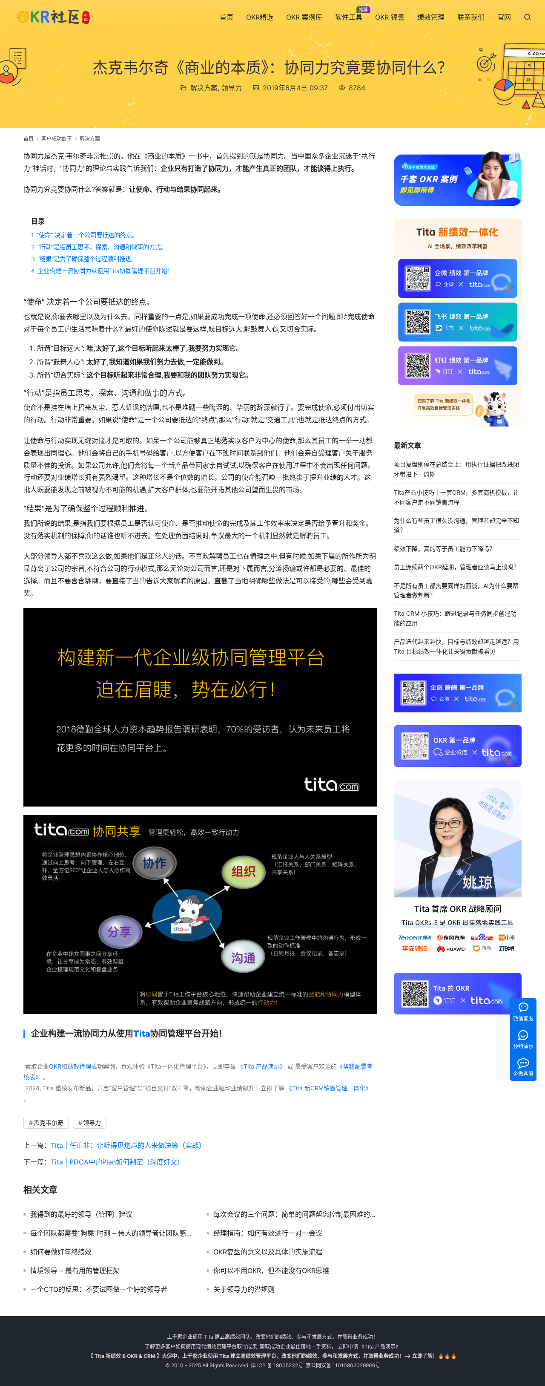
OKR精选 (259, 17)
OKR (55, 1066)
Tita (141, 1034)
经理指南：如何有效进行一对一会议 (267, 1233)
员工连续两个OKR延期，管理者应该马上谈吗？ (456, 567)
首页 (226, 17)
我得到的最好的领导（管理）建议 (81, 1214)
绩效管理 (431, 17)
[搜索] (527, 16)
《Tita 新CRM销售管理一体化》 (328, 1088)
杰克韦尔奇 (48, 1122)
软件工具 (348, 17)
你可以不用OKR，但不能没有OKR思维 (271, 1270)
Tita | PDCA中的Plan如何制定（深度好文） (117, 1162)
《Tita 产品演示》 (261, 1066)
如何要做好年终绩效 (61, 1252)
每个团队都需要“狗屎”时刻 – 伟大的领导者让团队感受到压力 (112, 1233)
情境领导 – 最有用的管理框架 (75, 1270)
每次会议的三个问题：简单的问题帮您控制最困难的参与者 (295, 1214)
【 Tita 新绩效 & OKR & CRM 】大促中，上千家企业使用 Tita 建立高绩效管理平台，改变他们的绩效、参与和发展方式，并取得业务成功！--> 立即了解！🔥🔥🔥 (272, 1356)
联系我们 (471, 17)
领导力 (231, 88)
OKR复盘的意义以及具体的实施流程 (267, 1252)
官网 (504, 17)
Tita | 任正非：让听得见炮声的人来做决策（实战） (128, 1145)
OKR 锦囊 (389, 17)
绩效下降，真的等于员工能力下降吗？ (444, 548)
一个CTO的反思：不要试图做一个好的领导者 (98, 1289)
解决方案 (204, 88)
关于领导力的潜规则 (244, 1289)
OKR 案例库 (304, 17)
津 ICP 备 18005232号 (277, 1365)
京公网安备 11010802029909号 (343, 1365)
